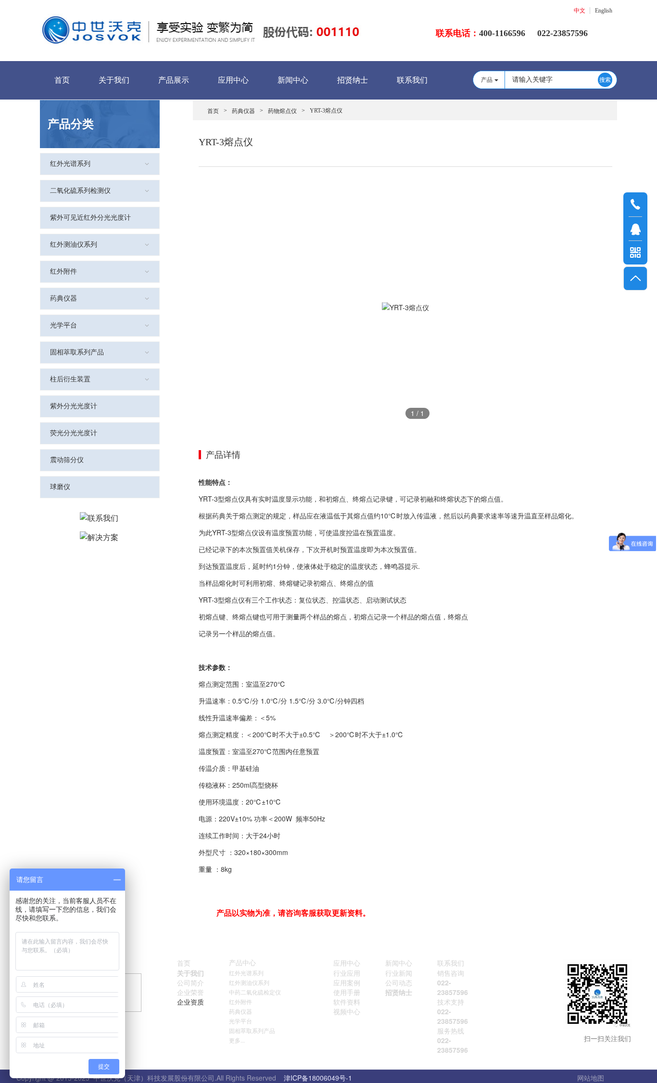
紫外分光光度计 (73, 406)
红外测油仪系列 (73, 244)
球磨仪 (60, 487)
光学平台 (63, 325)
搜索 (605, 79)
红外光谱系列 (70, 163)
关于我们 (114, 80)
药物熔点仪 (282, 111)
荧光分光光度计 (73, 433)
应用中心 (233, 80)
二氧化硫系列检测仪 (80, 190)
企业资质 (190, 1002)
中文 (579, 10)
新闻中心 (293, 80)
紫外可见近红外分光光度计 (90, 217)
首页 (62, 80)
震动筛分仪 (67, 460)
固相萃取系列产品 (77, 352)
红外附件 (63, 271)
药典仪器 (63, 298)
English (603, 10)
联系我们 (412, 80)
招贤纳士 (352, 80)
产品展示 (173, 80)
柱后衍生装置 (70, 379)
